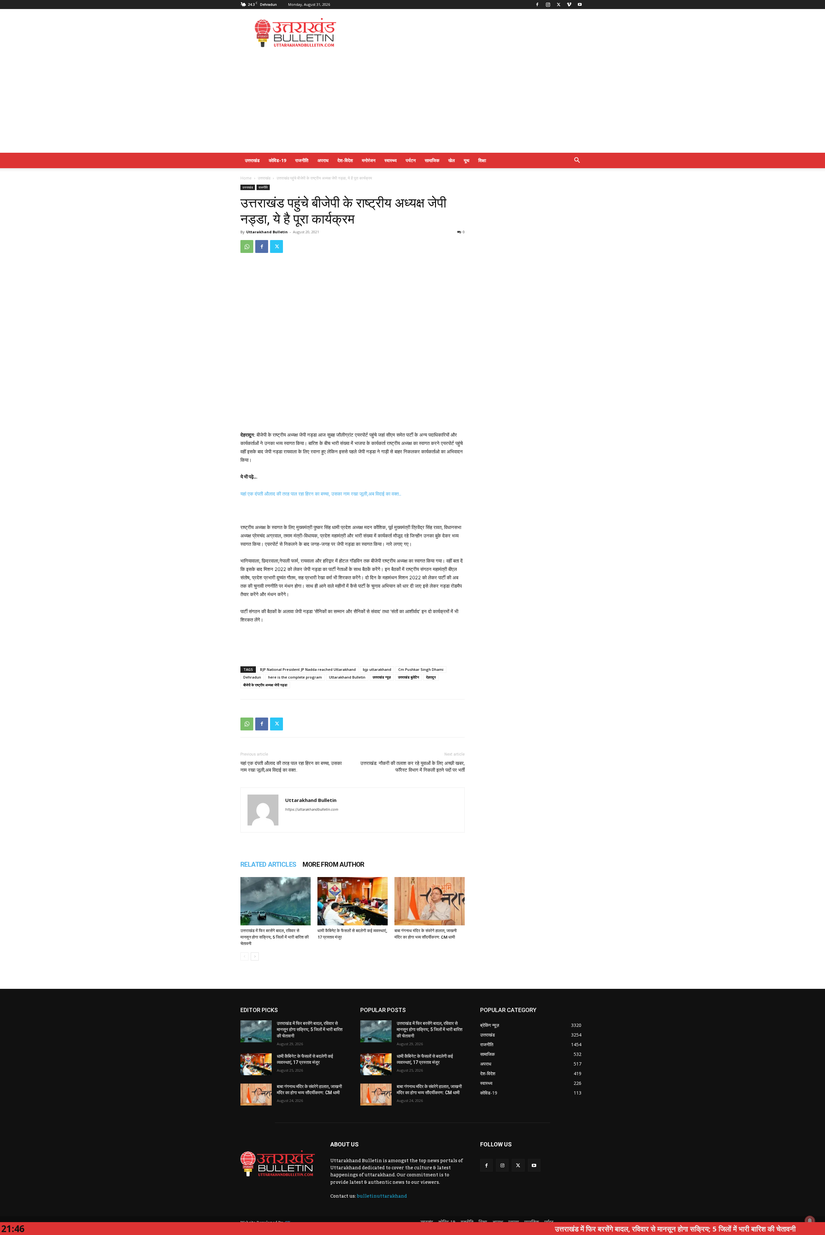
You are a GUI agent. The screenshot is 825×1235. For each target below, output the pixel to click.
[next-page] (255, 956)
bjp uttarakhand (377, 669)
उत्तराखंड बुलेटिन (408, 677)
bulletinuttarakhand (382, 1196)
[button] (577, 161)
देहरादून (431, 677)
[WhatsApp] (246, 246)
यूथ (466, 160)
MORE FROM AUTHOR (333, 864)
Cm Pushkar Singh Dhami (420, 669)
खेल (451, 160)
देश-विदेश (345, 160)
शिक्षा (482, 160)
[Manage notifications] (810, 1221)
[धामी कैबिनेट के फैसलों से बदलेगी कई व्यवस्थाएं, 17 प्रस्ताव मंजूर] (352, 901)
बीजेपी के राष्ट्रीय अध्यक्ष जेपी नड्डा (265, 684)
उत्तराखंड (252, 160)
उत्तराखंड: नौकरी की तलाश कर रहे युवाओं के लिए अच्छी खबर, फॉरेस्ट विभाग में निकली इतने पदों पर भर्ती (412, 766)
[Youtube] (580, 4)
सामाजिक (432, 160)
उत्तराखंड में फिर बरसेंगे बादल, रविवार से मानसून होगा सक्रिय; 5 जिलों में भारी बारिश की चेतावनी (274, 937)
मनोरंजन (368, 160)
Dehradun (252, 677)
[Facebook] (537, 4)
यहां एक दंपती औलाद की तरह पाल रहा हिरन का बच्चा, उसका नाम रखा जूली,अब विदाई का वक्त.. (320, 494)
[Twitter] (558, 4)
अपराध (322, 160)
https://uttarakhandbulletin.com (311, 809)
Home (246, 178)
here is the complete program (295, 677)
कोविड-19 (277, 160)
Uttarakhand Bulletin (267, 231)
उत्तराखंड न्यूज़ (382, 677)
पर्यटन (411, 160)
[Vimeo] (569, 4)
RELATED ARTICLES (268, 864)
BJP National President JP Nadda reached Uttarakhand (308, 669)
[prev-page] (244, 956)
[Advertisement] (467, 32)
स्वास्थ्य (390, 160)
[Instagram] (548, 4)
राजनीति (301, 160)
